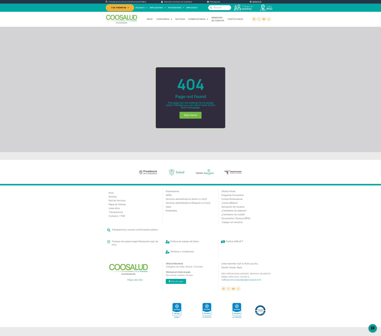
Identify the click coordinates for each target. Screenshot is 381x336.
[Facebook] (254, 19)
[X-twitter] (259, 19)
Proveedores (174, 8)
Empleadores (156, 8)
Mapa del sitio (135, 279)
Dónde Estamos (196, 19)
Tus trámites (118, 8)
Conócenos (162, 19)
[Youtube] (264, 19)
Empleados (191, 8)
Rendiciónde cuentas (218, 19)
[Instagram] (269, 19)
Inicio (150, 19)
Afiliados (140, 8)
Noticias (180, 19)
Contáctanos (235, 19)
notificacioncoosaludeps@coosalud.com (241, 280)
